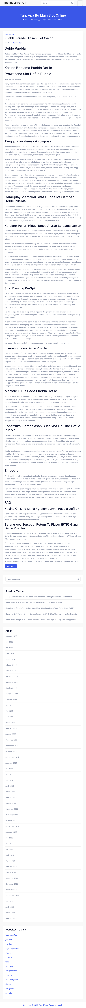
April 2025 (9, 717)
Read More (10, 566)
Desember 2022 (11, 878)
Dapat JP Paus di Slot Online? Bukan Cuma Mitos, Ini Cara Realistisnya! (33, 602)
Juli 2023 (9, 838)
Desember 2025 (11, 676)
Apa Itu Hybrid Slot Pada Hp (21, 543)
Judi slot (8, 993)
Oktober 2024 (11, 751)
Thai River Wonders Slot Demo (66, 561)
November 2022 (11, 884)
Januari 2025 (10, 734)
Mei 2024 (9, 780)
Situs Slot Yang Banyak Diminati (63, 555)
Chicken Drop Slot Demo (30, 546)
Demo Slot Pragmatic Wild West (17, 549)
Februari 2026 (11, 665)
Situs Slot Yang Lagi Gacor (15, 558)
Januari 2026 (10, 671)
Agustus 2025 (11, 699)
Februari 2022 (11, 918)
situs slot (9, 966)
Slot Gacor (8, 43)
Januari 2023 (10, 872)
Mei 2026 (9, 648)
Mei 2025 (9, 711)
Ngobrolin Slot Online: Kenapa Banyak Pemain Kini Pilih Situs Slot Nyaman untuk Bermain (41, 614)
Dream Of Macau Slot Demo (64, 549)
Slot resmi (9, 953)
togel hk (8, 975)
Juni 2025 (9, 705)
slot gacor (9, 989)
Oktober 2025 (11, 688)
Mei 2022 (9, 901)
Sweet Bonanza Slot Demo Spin (40, 561)
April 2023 (9, 855)
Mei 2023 (9, 849)
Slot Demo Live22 (52, 558)
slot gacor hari (11, 971)
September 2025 (12, 694)
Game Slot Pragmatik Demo (15, 552)
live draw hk (10, 944)
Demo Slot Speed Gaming (41, 549)
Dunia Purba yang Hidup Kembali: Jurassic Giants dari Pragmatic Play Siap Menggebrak (40, 620)
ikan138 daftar (11, 935)
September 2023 (12, 826)
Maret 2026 (10, 659)
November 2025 (11, 682)
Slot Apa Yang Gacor (35, 558)
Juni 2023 (9, 844)
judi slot (8, 940)
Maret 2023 (10, 861)
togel (7, 962)
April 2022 (9, 907)
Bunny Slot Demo (11, 546)
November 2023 (11, 815)
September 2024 (12, 757)
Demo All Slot (46, 546)
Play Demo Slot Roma (40, 555)
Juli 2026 (9, 642)
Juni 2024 (9, 774)
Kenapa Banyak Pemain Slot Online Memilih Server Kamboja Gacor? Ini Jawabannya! (38, 597)
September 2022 (12, 895)
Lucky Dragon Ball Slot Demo (66, 552)
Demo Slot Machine (61, 546)
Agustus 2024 (11, 763)
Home (25, 19)
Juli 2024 (9, 769)
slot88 (8, 984)
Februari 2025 (11, 728)
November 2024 (11, 746)
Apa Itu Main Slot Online (43, 543)
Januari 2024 (10, 803)
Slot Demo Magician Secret (15, 561)
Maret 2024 (10, 792)
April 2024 (9, 786)
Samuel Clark (17, 43)
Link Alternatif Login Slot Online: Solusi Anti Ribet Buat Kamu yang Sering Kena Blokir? (39, 608)
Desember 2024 (11, 740)
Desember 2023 (11, 809)
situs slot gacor (11, 980)
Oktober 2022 (11, 890)
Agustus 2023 (11, 832)
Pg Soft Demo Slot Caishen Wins (18, 555)
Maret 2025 (10, 723)
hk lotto (8, 957)
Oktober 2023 (11, 820)
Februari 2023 (11, 867)
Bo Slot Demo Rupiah (62, 543)
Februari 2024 (11, 797)
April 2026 (9, 653)
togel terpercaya (12, 948)
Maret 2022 (10, 913)
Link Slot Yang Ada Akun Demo (40, 552)
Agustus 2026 (11, 636)
